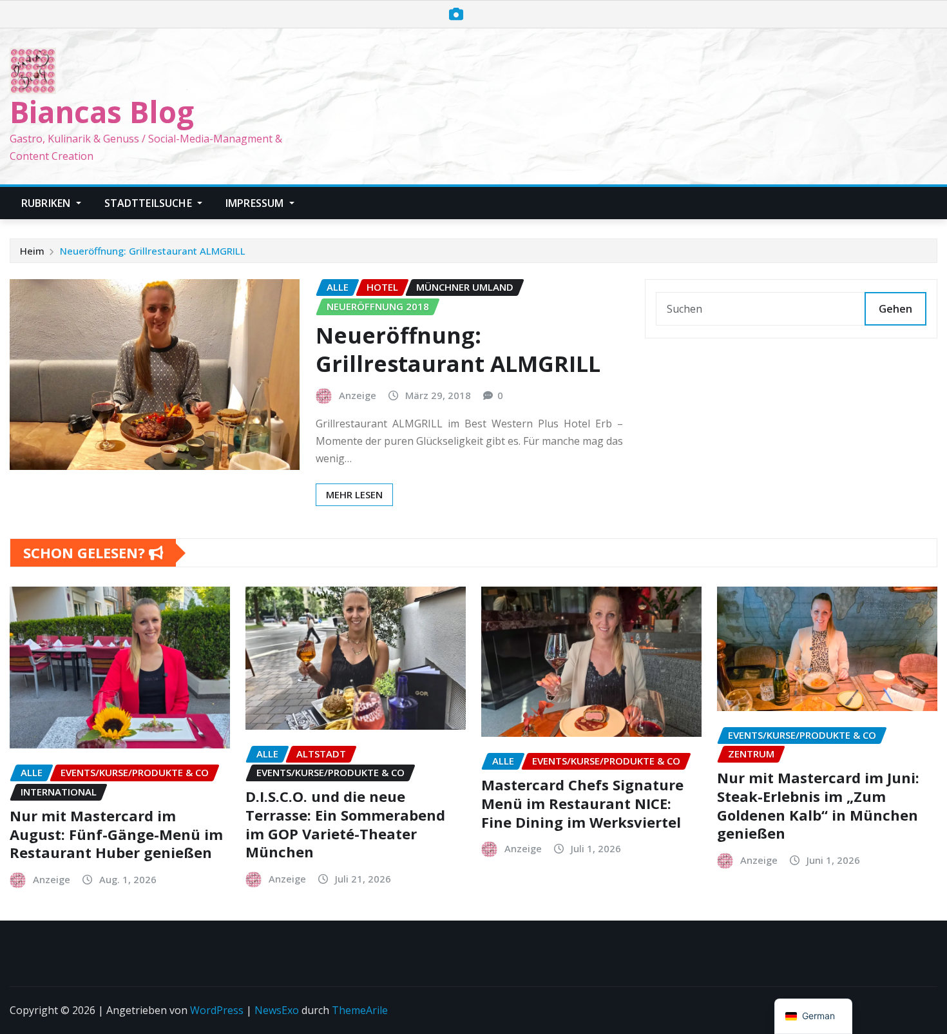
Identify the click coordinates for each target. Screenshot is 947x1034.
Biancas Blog (102, 112)
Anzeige (357, 395)
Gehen (895, 309)
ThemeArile (360, 1010)
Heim (32, 250)
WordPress (217, 1010)
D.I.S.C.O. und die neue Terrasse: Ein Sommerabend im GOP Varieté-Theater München (345, 823)
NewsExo (276, 1010)
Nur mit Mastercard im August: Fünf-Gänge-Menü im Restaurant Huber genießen (116, 834)
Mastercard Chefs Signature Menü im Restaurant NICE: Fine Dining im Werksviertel (582, 803)
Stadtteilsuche (149, 203)
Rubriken (47, 203)
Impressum (256, 203)
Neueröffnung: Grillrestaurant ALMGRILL (152, 250)
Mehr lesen (354, 494)
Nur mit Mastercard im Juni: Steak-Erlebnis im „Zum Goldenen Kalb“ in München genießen (818, 805)
